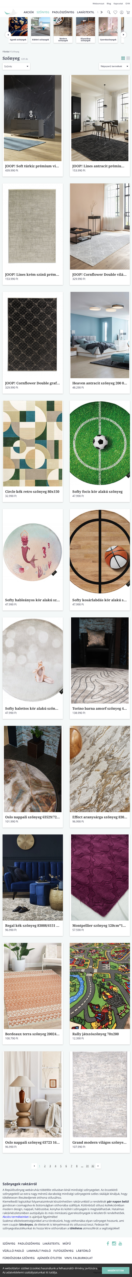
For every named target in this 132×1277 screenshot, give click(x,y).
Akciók (29, 12)
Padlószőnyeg (63, 12)
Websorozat (98, 3)
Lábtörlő (83, 1251)
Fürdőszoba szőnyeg (19, 1258)
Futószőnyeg (63, 1251)
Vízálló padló (13, 1251)
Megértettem (116, 1270)
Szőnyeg (43, 12)
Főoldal (6, 51)
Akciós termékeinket (16, 1217)
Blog (109, 3)
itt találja (51, 1272)
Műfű (67, 1243)
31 (87, 1166)
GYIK (127, 3)
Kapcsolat (118, 3)
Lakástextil (85, 12)
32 (92, 1166)
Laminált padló (39, 1251)
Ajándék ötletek (49, 1258)
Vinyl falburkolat (78, 1258)
